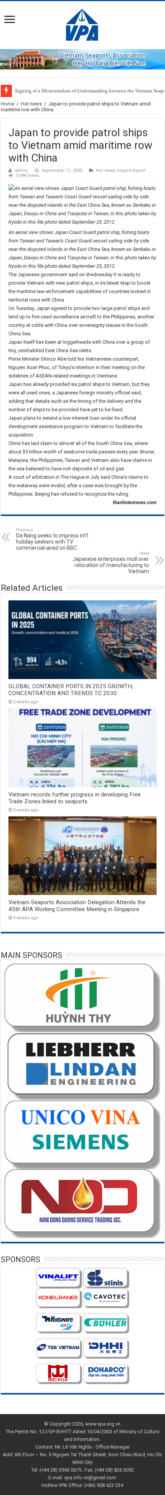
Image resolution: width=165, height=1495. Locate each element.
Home (7, 104)
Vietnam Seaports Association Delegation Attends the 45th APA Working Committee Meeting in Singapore (76, 906)
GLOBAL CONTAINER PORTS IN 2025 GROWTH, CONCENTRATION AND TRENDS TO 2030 (70, 690)
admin (21, 170)
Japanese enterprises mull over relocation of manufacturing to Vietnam (111, 562)
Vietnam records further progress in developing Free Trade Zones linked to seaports (74, 798)
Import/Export (131, 170)
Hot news (31, 104)
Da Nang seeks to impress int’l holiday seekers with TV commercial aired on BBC (52, 539)
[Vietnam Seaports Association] (82, 23)
